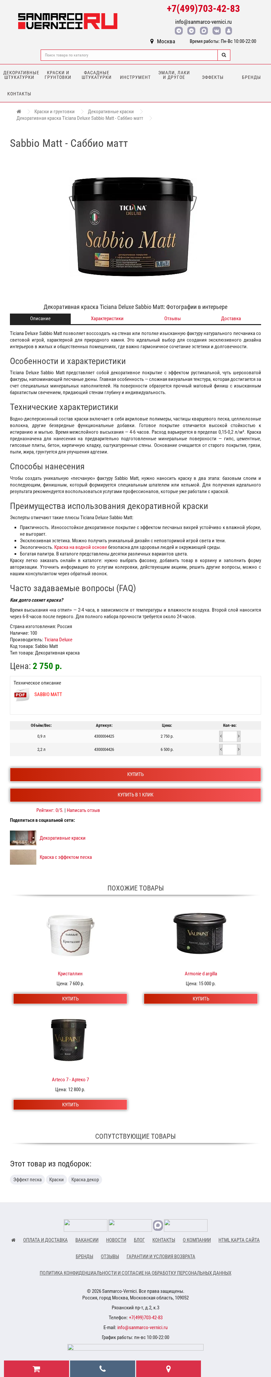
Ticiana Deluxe (58, 640)
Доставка (231, 318)
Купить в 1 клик (135, 795)
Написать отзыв (83, 810)
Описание (40, 318)
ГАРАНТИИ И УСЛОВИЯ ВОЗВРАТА (161, 1256)
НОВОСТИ (116, 1240)
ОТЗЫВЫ (110, 1256)
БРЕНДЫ (84, 1256)
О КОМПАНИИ (197, 1240)
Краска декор (85, 1180)
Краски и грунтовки (58, 75)
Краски (56, 1180)
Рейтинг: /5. (50, 810)
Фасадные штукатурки (97, 75)
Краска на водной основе (80, 547)
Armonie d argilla (201, 974)
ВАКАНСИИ (86, 1240)
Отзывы (172, 318)
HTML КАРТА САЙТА (239, 1240)
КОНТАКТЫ (163, 1240)
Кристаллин (70, 974)
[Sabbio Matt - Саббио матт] (135, 226)
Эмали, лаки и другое (174, 75)
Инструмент (135, 77)
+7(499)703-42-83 (203, 8)
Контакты (19, 93)
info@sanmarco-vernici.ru (203, 21)
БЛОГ (139, 1240)
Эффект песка (27, 1180)
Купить (135, 774)
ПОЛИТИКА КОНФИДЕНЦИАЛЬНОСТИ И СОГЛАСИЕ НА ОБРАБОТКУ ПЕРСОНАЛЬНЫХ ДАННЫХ (135, 1273)
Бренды (251, 77)
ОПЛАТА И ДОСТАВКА (45, 1240)
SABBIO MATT (48, 694)
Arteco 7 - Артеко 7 (70, 1080)
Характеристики (107, 318)
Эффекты (213, 77)
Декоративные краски (111, 112)
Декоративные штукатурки (21, 75)
